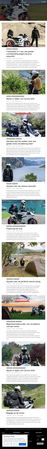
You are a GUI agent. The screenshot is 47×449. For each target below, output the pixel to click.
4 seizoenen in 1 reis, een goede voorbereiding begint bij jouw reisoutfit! (20, 53)
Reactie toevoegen (19, 58)
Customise (7, 444)
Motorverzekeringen (11, 138)
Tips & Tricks (19, 138)
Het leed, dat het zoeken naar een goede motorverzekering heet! (21, 142)
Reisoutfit (9, 183)
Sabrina (13, 58)
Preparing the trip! (14, 228)
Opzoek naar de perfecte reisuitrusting (23, 281)
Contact (26, 439)
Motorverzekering (28, 441)
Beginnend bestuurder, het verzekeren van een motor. (23, 325)
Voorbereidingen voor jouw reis (17, 96)
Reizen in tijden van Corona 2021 (20, 99)
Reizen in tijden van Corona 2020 (20, 370)
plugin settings (39, 429)
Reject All (15, 444)
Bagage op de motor (15, 413)
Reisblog (8, 96)
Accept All (22, 444)
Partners (26, 436)
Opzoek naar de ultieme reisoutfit (21, 186)
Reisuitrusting (9, 410)
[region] (15, 441)
